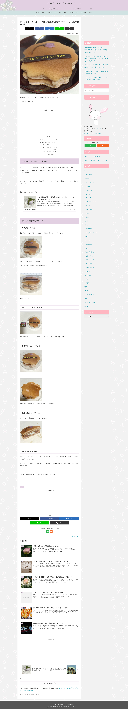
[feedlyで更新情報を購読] (47, 531)
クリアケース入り (48, 144)
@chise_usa (98, 128)
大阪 (22, 487)
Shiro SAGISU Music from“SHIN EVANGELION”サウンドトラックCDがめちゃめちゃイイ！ (96, 50)
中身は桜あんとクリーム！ (50, 151)
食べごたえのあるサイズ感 (50, 147)
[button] (69, 28)
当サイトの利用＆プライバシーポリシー (96, 160)
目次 (47, 136)
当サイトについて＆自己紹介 (92, 133)
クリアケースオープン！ (49, 149)
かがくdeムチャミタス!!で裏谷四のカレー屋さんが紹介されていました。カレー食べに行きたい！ (96, 58)
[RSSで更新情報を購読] (51, 531)
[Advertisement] (49, 121)
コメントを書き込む (49, 683)
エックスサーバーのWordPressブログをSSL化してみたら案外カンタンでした (96, 66)
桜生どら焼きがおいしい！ (49, 142)
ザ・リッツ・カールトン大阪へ (50, 140)
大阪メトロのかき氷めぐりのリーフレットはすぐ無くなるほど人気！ (96, 78)
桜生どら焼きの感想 (48, 154)
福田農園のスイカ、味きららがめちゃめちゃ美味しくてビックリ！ (96, 72)
